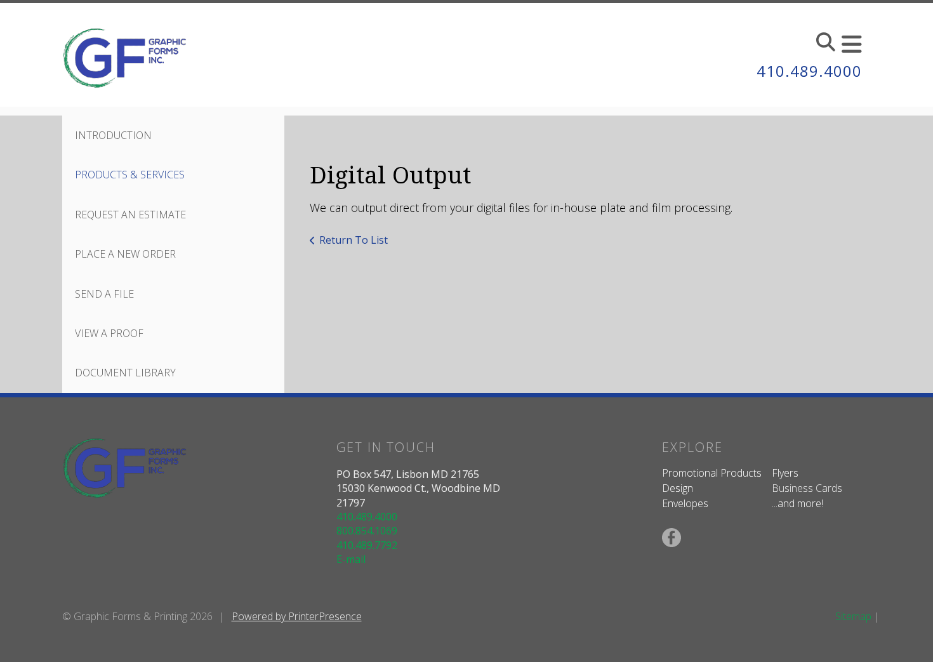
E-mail (351, 559)
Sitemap (853, 616)
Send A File (104, 294)
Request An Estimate (130, 215)
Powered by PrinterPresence (297, 616)
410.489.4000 (809, 70)
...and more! (797, 503)
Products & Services (130, 175)
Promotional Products (712, 473)
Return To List (353, 240)
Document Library (125, 373)
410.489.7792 (366, 545)
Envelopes (685, 503)
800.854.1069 (366, 531)
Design (677, 488)
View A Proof (109, 333)
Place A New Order (125, 254)
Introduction (113, 135)
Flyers (785, 473)
